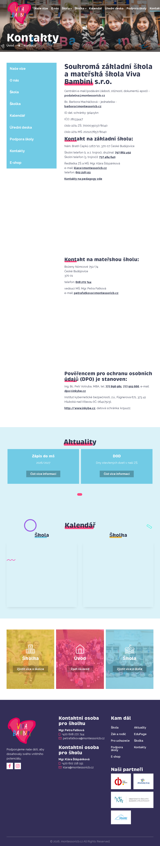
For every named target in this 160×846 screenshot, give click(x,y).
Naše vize (41, 8)
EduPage (140, 734)
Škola (66, 8)
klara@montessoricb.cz (90, 168)
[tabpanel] (43, 466)
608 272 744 (83, 282)
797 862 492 (123, 152)
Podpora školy (137, 8)
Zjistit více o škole (129, 669)
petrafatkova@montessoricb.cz (96, 293)
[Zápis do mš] (43, 466)
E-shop (15, 163)
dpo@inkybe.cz (75, 391)
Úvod (10, 45)
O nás (55, 8)
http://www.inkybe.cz (79, 408)
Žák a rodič (118, 734)
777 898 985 (113, 386)
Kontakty (17, 151)
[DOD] (116, 466)
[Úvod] (20, 13)
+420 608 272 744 (73, 734)
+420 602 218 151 (72, 763)
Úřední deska (114, 8)
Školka (79, 8)
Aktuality (140, 727)
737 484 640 (107, 157)
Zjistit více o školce (30, 669)
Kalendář (95, 8)
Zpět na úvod (80, 669)
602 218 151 (83, 172)
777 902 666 (131, 386)
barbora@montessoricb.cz (82, 106)
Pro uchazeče (120, 740)
